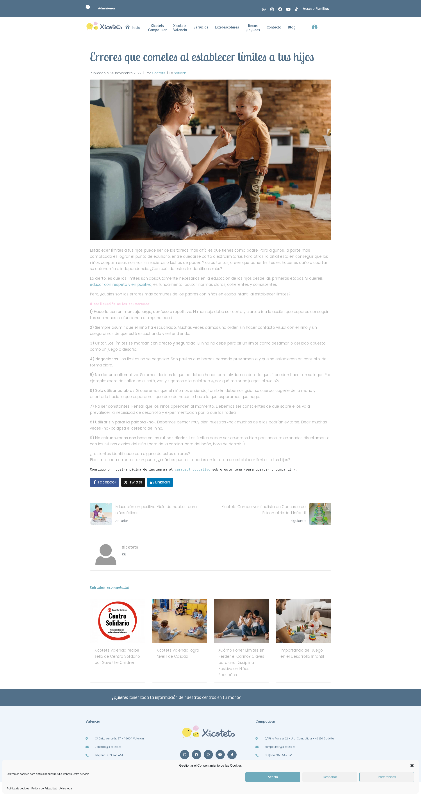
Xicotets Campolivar (157, 28)
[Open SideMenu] (322, 26)
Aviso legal (66, 788)
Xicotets (158, 73)
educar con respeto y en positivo (121, 284)
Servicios (200, 27)
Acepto (273, 777)
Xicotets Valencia (180, 28)
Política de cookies (18, 788)
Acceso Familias (316, 9)
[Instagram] (272, 9)
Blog (291, 27)
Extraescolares (227, 27)
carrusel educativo (192, 469)
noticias (180, 73)
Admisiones (105, 8)
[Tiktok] (296, 9)
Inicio (136, 28)
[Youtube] (288, 9)
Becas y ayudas (253, 28)
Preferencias (387, 777)
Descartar (330, 777)
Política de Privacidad (44, 788)
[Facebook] (280, 9)
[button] (412, 765)
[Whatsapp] (264, 9)
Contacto (274, 27)
